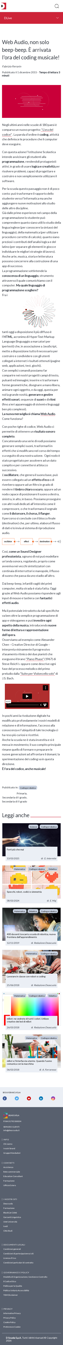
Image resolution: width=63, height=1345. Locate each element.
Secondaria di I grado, (14, 797)
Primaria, (22, 793)
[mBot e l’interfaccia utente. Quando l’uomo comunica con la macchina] (31, 1053)
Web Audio (47, 414)
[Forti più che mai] (31, 842)
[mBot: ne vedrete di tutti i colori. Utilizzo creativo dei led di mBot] (31, 1011)
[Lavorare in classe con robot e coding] (31, 969)
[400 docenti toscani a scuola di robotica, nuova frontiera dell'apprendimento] (31, 926)
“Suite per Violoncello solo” (37, 673)
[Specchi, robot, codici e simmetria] (31, 884)
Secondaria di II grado (14, 801)
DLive (8, 18)
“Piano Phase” (35, 659)
